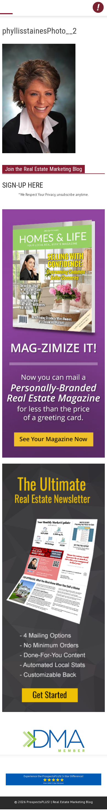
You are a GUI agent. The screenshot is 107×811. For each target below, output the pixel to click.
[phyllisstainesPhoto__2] (38, 99)
